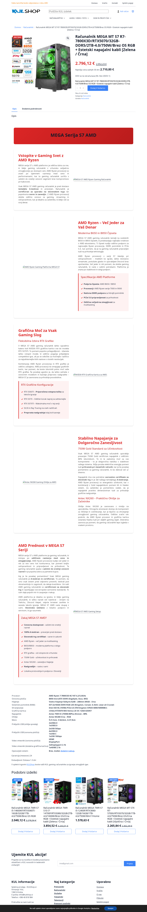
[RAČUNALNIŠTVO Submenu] (65, 18)
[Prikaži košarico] (133, 11)
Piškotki (100, 898)
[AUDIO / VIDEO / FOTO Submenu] (89, 18)
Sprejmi (110, 908)
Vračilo (104, 3)
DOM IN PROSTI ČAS (101, 18)
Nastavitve (95, 908)
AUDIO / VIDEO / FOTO (78, 18)
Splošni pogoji (127, 3)
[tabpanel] (73, 440)
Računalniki (28, 27)
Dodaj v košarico (97, 88)
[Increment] (83, 88)
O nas (99, 894)
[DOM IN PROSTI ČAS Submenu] (111, 18)
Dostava (94, 3)
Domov (18, 27)
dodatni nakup (67, 751)
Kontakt (115, 3)
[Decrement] (77, 88)
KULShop (31, 764)
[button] (67, 38)
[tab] (14, 109)
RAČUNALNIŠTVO (56, 18)
